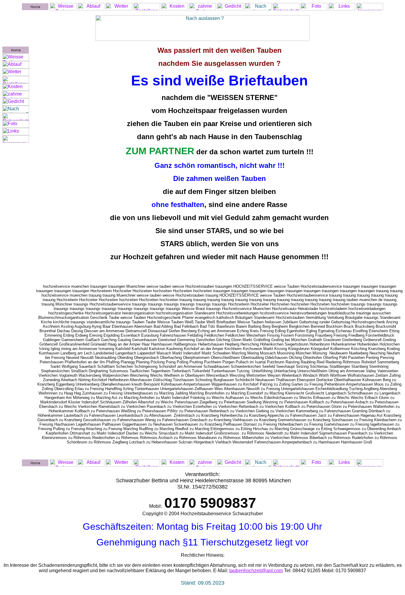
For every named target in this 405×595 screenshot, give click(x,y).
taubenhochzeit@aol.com (256, 570)
